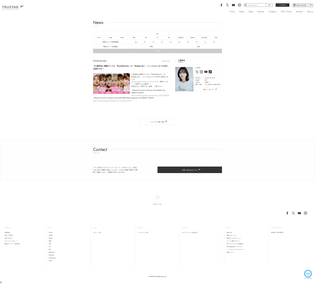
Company (272, 12)
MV (50, 249)
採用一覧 (229, 232)
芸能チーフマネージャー (234, 238)
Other (50, 261)
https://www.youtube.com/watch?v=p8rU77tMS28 (150, 95)
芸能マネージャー (232, 235)
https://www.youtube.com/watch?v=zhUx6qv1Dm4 (112, 100)
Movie (51, 238)
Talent (251, 12)
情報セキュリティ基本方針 (12, 244)
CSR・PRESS (8, 235)
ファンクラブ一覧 (143, 232)
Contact (282, 5)
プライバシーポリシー (10, 241)
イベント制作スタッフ (233, 241)
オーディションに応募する (190, 232)
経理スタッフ (230, 252)
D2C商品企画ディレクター (234, 246)
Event (51, 232)
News (241, 12)
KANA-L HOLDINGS (277, 232)
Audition (299, 12)
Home (232, 12)
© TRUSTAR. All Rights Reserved (157, 276)
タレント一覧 (97, 232)
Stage (51, 235)
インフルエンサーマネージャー (236, 249)
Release (51, 255)
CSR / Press (286, 12)
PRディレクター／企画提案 (235, 244)
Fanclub (261, 12)
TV (50, 246)
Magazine (52, 252)
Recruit (310, 12)
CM (50, 244)
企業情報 (7, 232)
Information (52, 258)
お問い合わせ (8, 238)
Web (50, 241)
